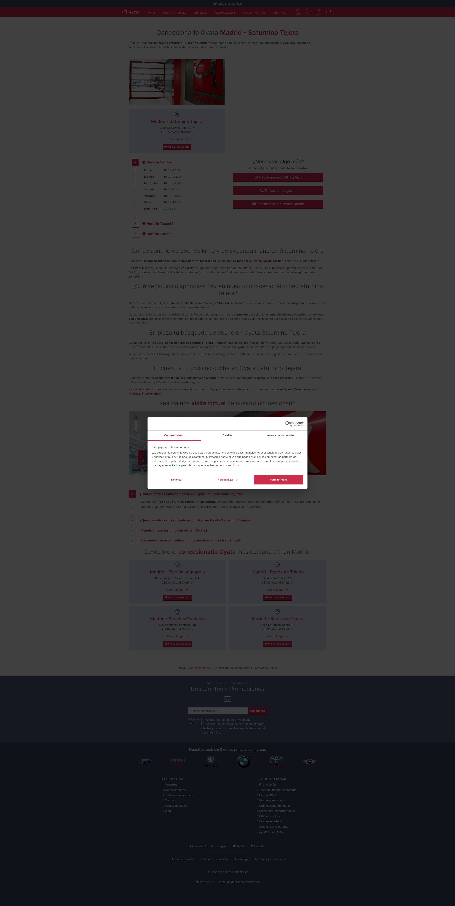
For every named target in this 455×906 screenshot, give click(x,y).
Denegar (176, 479)
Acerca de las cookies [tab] (281, 435)
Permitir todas (278, 479)
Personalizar (225, 479)
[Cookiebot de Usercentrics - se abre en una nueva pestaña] (288, 424)
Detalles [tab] (228, 435)
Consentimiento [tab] (174, 435)
